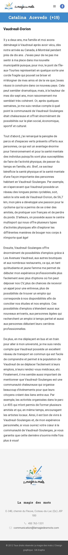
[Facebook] (62, 6)
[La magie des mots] (19, 6)
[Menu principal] (54, 6)
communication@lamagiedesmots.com (36, 527)
